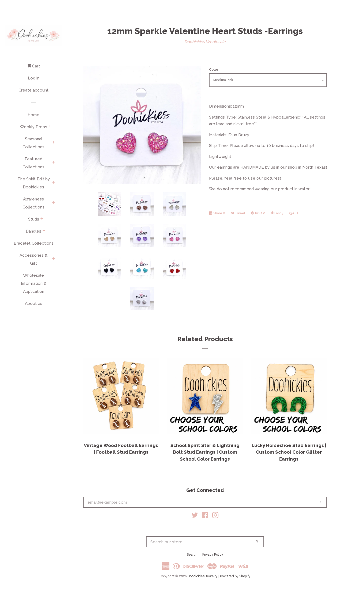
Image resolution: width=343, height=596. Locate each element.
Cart (35, 66)
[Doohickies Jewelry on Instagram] (215, 516)
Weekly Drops (33, 126)
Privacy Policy (212, 554)
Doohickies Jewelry (203, 576)
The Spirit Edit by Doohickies (33, 183)
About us (33, 303)
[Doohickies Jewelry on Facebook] (205, 516)
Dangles (33, 231)
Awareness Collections (33, 203)
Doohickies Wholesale (205, 41)
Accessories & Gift (33, 259)
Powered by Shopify (235, 576)
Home (33, 114)
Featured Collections (33, 163)
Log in (33, 78)
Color (213, 69)
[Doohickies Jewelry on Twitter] (195, 516)
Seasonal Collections (33, 142)
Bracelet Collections (34, 243)
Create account (33, 90)
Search (192, 554)
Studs (33, 219)
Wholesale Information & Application (33, 283)
